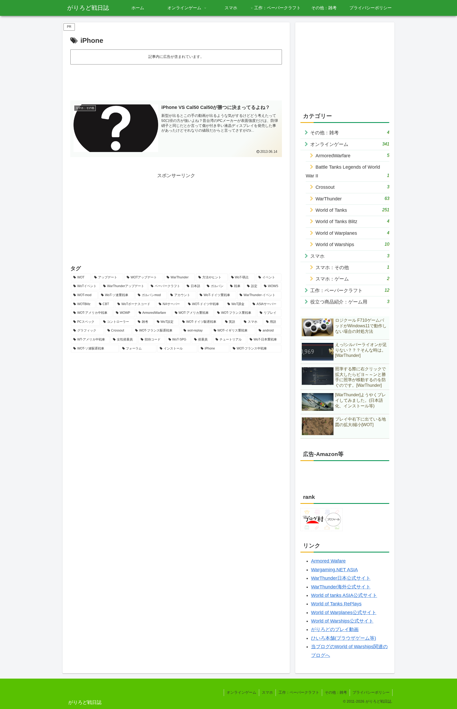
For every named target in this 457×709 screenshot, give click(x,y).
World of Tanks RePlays (336, 603)
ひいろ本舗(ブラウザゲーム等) (343, 638)
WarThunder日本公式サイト (341, 578)
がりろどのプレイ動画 (335, 629)
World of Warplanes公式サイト (343, 612)
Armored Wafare (328, 561)
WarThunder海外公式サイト (341, 587)
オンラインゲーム (241, 692)
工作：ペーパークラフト (298, 692)
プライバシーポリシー (371, 692)
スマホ (267, 692)
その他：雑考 (336, 692)
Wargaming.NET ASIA (334, 569)
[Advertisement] (176, 80)
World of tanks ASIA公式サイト (344, 595)
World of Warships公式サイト (342, 621)
